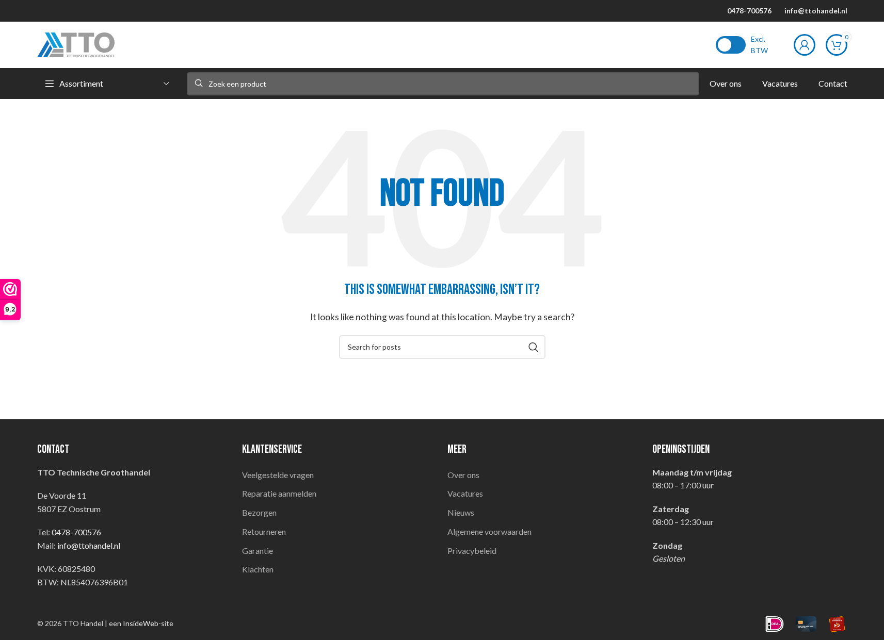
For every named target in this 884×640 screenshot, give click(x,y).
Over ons (463, 475)
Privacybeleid (471, 550)
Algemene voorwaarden (489, 531)
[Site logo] (76, 43)
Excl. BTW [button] (759, 45)
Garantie (257, 550)
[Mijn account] (805, 45)
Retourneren (264, 531)
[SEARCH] (533, 347)
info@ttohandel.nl (815, 10)
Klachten (258, 569)
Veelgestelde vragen (278, 475)
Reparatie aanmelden (279, 493)
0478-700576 (749, 10)
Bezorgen (259, 512)
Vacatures (465, 493)
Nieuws (460, 512)
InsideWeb (140, 623)
